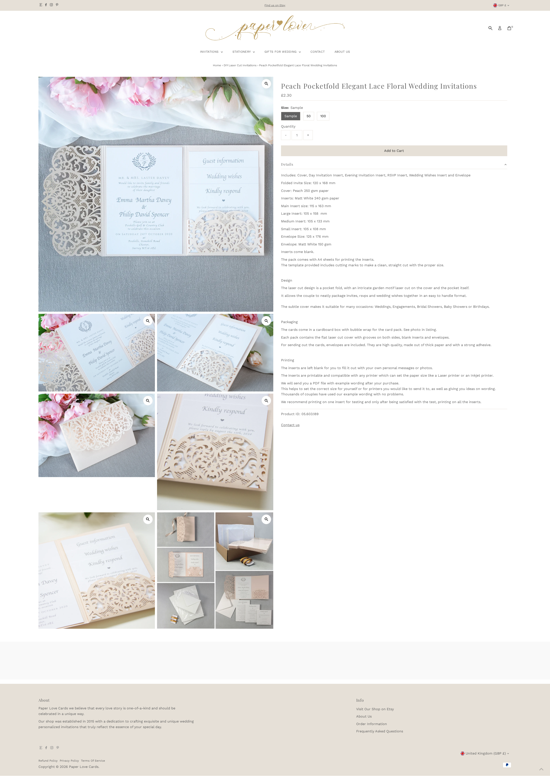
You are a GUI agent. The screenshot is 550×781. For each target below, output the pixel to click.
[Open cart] (509, 28)
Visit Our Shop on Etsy (375, 709)
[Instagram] (51, 5)
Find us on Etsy (274, 5)
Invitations (210, 51)
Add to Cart (394, 151)
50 (309, 116)
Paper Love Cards (83, 767)
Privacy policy (69, 760)
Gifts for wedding (281, 51)
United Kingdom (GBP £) (486, 753)
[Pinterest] (57, 5)
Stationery (242, 51)
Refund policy (48, 760)
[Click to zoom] (266, 84)
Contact (317, 51)
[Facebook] (46, 5)
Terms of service (93, 760)
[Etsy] (40, 5)
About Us (342, 51)
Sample (290, 116)
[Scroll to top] (541, 769)
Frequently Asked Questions (379, 731)
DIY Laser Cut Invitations (240, 65)
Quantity (288, 126)
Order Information (371, 724)
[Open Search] (490, 28)
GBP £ (502, 5)
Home (217, 65)
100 (323, 116)
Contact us (290, 425)
